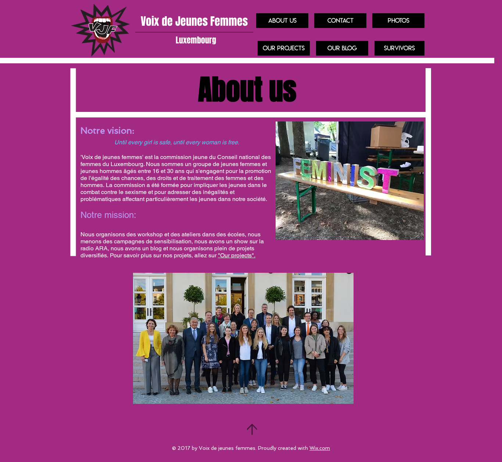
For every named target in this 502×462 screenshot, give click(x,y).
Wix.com (319, 448)
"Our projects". (236, 255)
